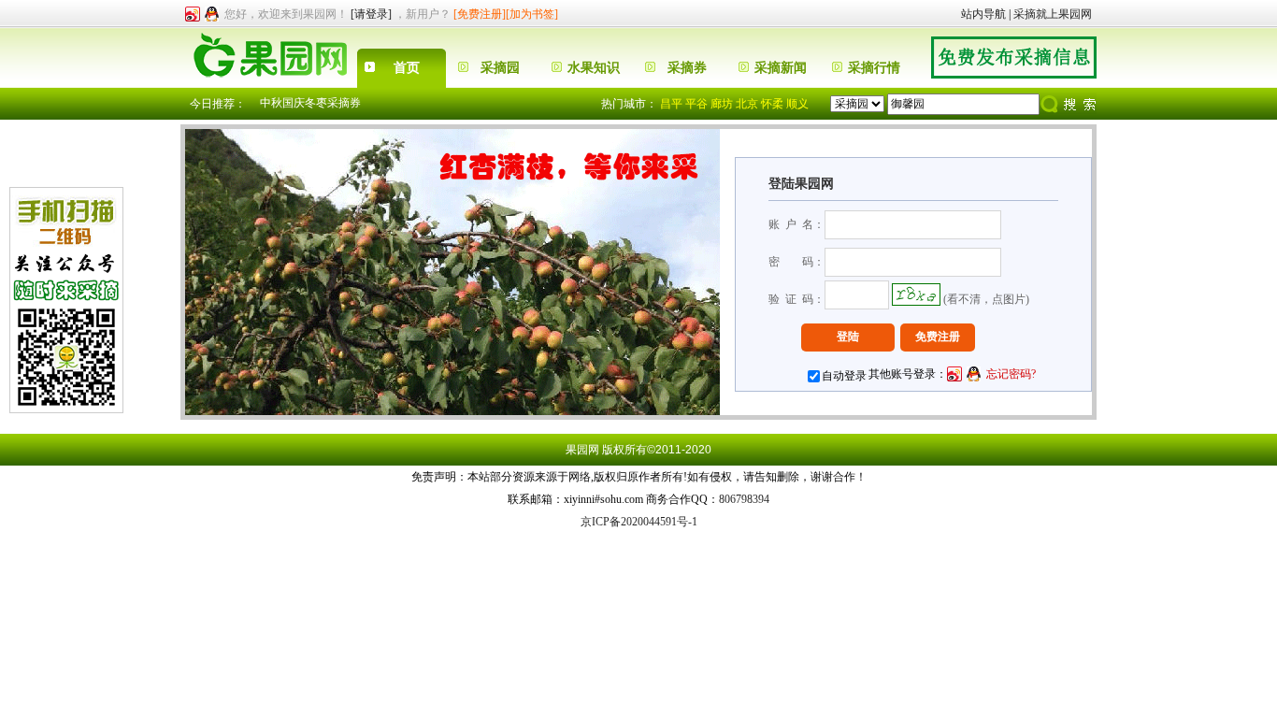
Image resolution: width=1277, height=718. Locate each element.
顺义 (797, 103)
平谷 (696, 103)
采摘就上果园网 (1052, 14)
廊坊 (721, 103)
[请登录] (371, 14)
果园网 (582, 449)
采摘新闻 (780, 68)
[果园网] (268, 84)
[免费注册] (479, 14)
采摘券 (687, 68)
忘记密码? (1011, 374)
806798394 (744, 499)
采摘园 (500, 68)
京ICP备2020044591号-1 (639, 521)
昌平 (671, 103)
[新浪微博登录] (192, 14)
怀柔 (772, 103)
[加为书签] (532, 14)
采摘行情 (874, 68)
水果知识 (593, 68)
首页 (407, 68)
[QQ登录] (212, 14)
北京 (747, 103)
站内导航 (983, 14)
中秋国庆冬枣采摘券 (310, 102)
